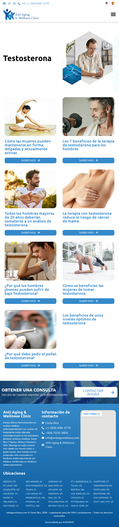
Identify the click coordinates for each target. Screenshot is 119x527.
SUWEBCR (68, 522)
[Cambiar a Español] (113, 3)
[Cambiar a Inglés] (107, 3)
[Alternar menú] (113, 14)
